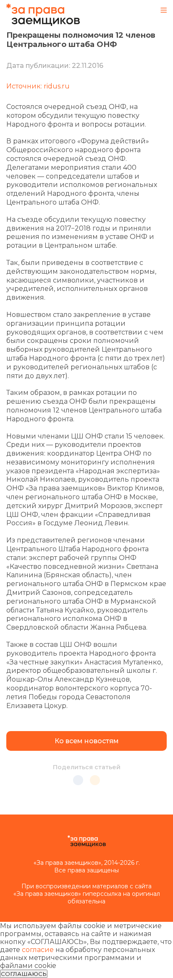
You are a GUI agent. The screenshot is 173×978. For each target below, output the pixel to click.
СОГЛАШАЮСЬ (24, 973)
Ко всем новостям (87, 741)
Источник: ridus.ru (38, 86)
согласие (38, 950)
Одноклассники (95, 780)
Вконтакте (78, 780)
